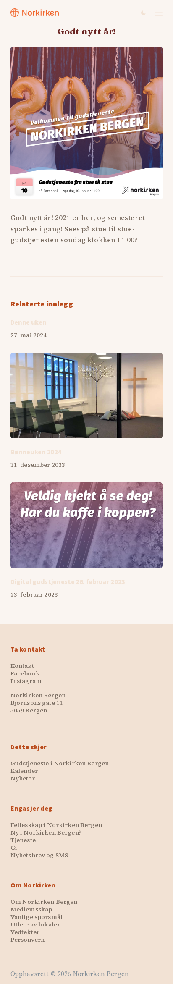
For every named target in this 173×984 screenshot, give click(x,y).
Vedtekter (24, 932)
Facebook (24, 673)
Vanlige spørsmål (36, 917)
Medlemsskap (31, 909)
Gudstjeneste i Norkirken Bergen (59, 763)
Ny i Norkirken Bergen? (45, 832)
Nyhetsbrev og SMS (39, 855)
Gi (13, 847)
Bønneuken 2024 (36, 452)
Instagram (26, 681)
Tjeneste (23, 840)
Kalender (24, 771)
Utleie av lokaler (35, 924)
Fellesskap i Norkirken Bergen (56, 825)
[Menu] (159, 12)
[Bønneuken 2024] (86, 395)
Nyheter (22, 778)
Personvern (27, 939)
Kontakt (22, 666)
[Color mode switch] (143, 13)
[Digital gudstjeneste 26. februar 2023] (86, 525)
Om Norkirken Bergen (44, 902)
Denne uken (28, 322)
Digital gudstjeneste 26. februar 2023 (67, 581)
